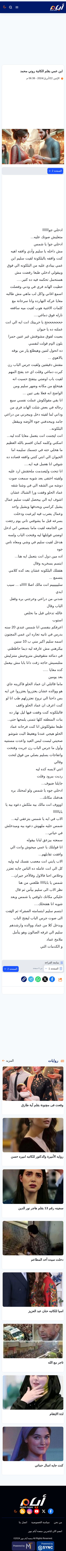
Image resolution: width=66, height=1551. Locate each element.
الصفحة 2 (57, 170)
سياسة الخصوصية (40, 1522)
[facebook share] (52, 979)
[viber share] (31, 979)
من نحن (58, 1522)
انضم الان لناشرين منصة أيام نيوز (45, 1531)
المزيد (10, 1060)
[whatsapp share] (38, 979)
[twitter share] (45, 979)
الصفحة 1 (53, 968)
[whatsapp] (24, 979)
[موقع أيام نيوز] (53, 7)
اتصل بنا (23, 1522)
